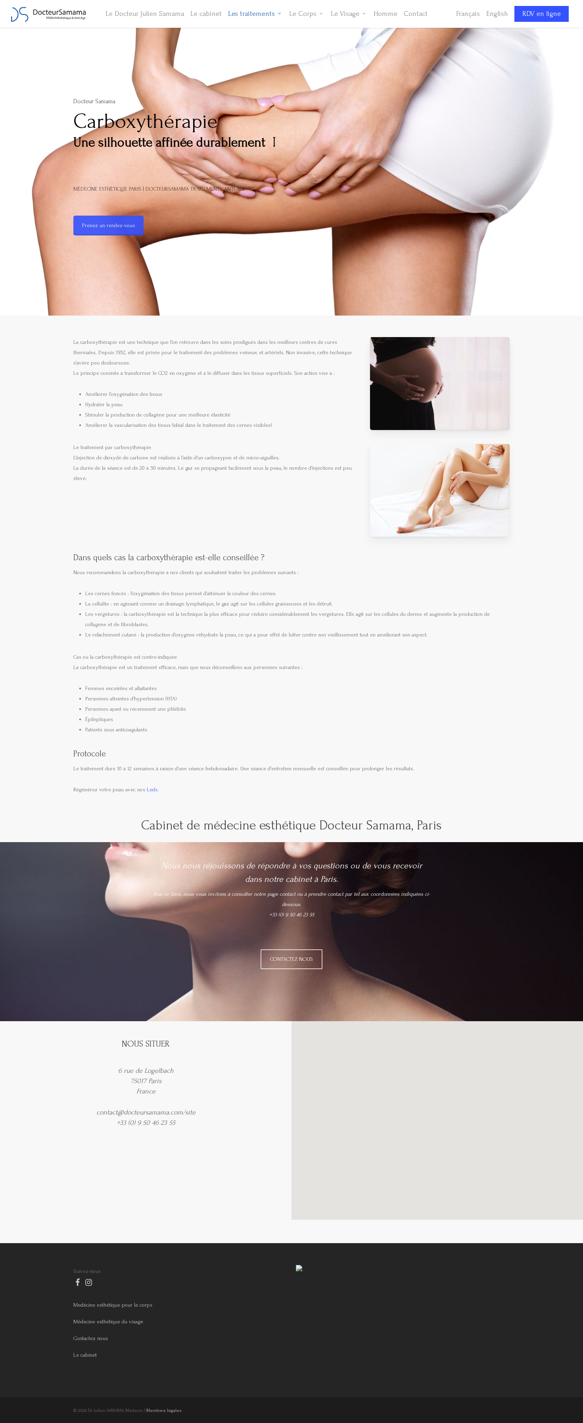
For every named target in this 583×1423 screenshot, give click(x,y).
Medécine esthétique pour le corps (112, 1305)
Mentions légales (164, 1410)
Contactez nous (90, 1338)
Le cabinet (85, 1355)
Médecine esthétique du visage (108, 1322)
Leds (152, 789)
